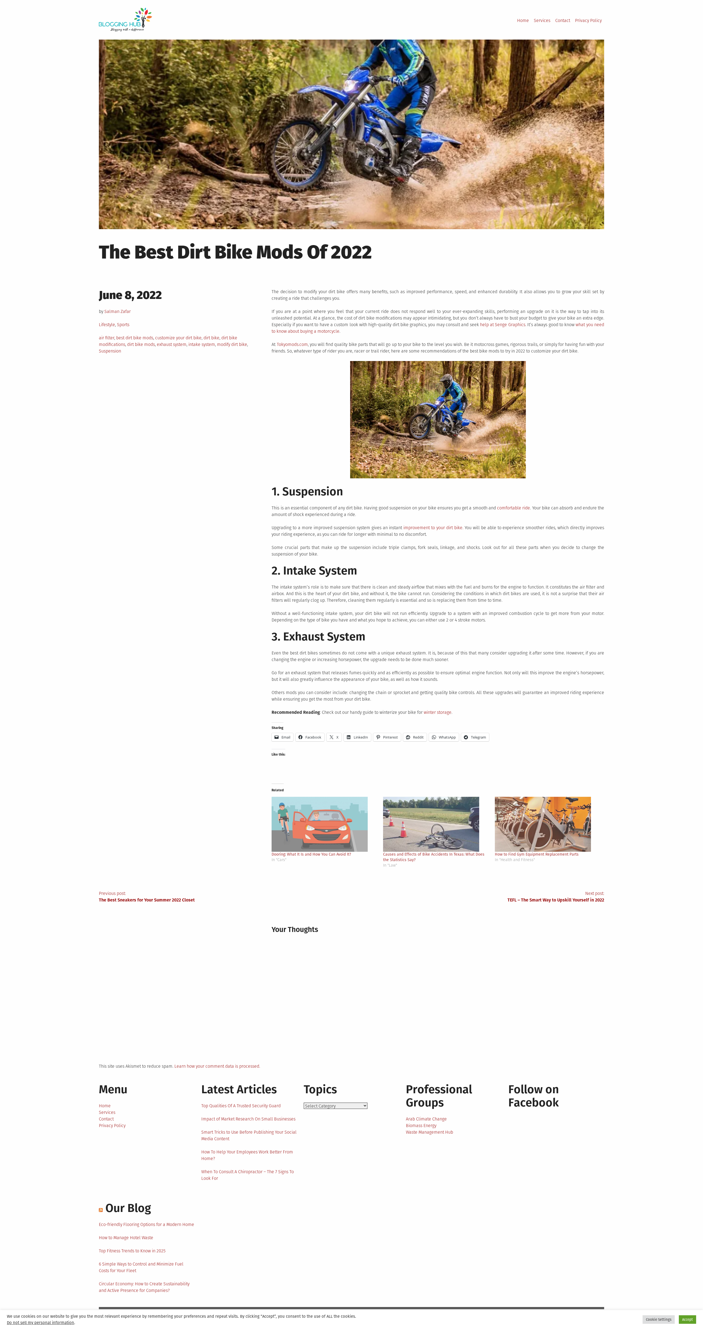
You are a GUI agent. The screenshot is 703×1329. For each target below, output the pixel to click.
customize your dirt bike (178, 337)
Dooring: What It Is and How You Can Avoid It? (311, 854)
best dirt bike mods (134, 337)
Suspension (110, 351)
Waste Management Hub (429, 1132)
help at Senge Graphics (502, 324)
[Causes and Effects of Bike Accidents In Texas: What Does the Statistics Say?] (436, 824)
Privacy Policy (588, 20)
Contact (562, 20)
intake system (201, 344)
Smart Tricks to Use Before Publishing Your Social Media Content (249, 1135)
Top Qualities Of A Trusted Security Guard (241, 1105)
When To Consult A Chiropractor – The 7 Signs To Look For (247, 1175)
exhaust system (171, 344)
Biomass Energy (421, 1125)
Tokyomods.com (292, 344)
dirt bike (211, 337)
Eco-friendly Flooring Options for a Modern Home (146, 1224)
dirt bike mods (141, 344)
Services (542, 20)
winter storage (437, 712)
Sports (123, 324)
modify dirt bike (232, 344)
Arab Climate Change (426, 1119)
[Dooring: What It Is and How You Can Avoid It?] (325, 824)
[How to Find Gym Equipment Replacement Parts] (548, 824)
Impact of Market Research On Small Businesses (248, 1119)
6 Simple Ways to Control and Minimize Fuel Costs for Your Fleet (141, 1267)
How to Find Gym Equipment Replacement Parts (537, 854)
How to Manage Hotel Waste (126, 1237)
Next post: (555, 897)
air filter (106, 337)
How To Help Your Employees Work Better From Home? (247, 1155)
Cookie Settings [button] (658, 1319)
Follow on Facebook (533, 1096)
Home (523, 20)
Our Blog (128, 1208)
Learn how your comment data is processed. (217, 1066)
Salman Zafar (117, 311)
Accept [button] (687, 1319)
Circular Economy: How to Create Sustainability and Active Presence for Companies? (144, 1287)
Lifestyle (107, 324)
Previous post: (147, 897)
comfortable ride (513, 507)
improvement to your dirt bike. (433, 527)
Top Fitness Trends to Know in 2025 (132, 1250)
